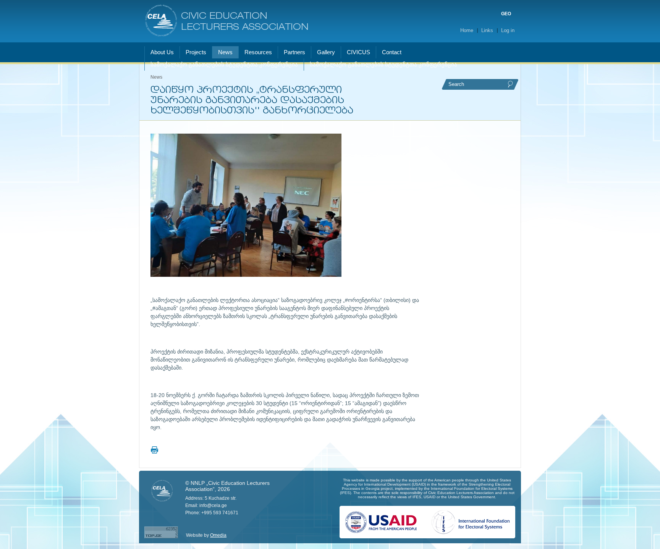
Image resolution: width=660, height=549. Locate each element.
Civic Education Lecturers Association (245, 22)
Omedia (218, 535)
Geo (506, 13)
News (156, 77)
